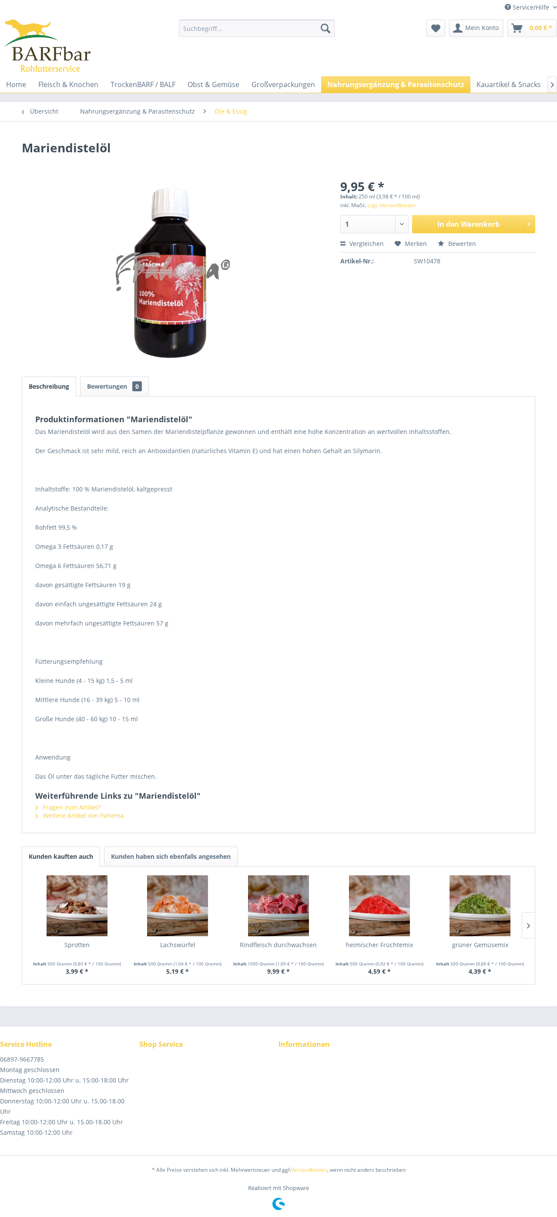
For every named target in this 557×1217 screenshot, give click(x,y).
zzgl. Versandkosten (391, 205)
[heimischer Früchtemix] (379, 905)
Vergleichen (366, 243)
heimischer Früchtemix (379, 945)
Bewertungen (113, 386)
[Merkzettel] (435, 28)
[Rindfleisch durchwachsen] (278, 905)
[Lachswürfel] (178, 905)
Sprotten (77, 945)
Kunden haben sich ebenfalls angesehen (171, 856)
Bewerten (461, 243)
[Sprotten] (77, 905)
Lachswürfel (177, 945)
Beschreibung (49, 386)
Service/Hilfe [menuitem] (531, 7)
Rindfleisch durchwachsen (278, 945)
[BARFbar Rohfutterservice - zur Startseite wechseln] (47, 46)
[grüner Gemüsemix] (480, 905)
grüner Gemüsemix (480, 945)
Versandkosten (309, 1169)
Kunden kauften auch (61, 856)
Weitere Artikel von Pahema (82, 815)
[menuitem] (257, 28)
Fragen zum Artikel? (71, 807)
